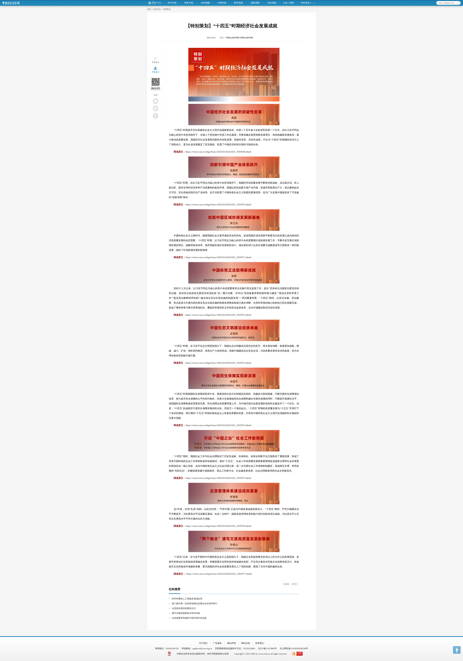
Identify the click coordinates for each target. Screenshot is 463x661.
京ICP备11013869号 (267, 648)
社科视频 (205, 3)
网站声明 (231, 643)
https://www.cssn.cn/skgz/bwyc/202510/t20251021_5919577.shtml (219, 573)
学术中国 (172, 3)
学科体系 (305, 3)
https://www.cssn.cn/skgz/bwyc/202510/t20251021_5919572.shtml (218, 315)
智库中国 (188, 3)
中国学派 (222, 3)
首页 (149, 9)
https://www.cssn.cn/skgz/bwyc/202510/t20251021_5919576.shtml (218, 526)
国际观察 (255, 3)
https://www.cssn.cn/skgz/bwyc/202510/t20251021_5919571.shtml (218, 257)
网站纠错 (245, 643)
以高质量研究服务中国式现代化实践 (189, 618)
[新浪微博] (155, 108)
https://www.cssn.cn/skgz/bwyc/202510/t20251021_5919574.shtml (218, 425)
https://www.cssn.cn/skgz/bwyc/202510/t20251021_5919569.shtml (218, 151)
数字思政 (238, 3)
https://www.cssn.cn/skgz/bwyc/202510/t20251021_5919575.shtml (218, 478)
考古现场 (272, 3)
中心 (159, 3)
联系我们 (259, 643)
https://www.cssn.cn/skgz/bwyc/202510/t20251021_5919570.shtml (218, 204)
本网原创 (166, 9)
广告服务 (217, 643)
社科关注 (157, 9)
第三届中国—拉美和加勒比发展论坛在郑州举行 (194, 603)
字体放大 (155, 62)
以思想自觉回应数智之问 (184, 608)
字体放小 (155, 72)
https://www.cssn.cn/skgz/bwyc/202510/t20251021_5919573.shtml (218, 362)
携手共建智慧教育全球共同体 (186, 613)
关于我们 (203, 643)
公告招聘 (288, 3)
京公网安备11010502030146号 (294, 648)
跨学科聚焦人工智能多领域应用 (187, 599)
